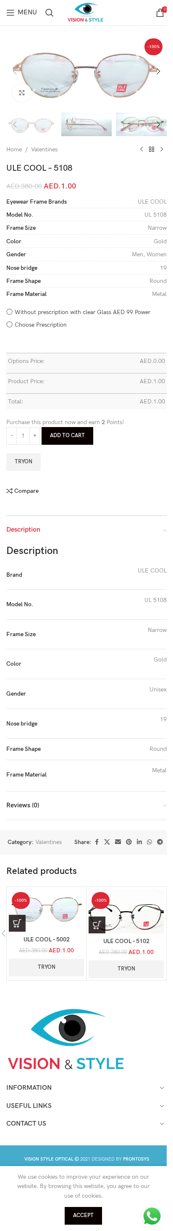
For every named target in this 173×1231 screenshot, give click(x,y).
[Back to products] (152, 150)
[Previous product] (141, 150)
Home (14, 149)
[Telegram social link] (160, 842)
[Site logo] (86, 12)
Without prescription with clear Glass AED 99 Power (82, 312)
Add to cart (67, 435)
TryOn (23, 461)
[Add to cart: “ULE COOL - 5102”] (97, 925)
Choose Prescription (41, 324)
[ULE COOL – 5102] (126, 911)
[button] (14, 71)
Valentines (44, 149)
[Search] (49, 12)
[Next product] (162, 150)
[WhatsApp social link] (149, 842)
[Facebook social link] (97, 842)
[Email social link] (118, 842)
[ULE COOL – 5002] (46, 910)
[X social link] (107, 842)
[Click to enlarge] (22, 92)
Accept (83, 1215)
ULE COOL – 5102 (126, 941)
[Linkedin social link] (139, 842)
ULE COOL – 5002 (47, 939)
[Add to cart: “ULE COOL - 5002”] (17, 923)
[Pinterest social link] (128, 842)
